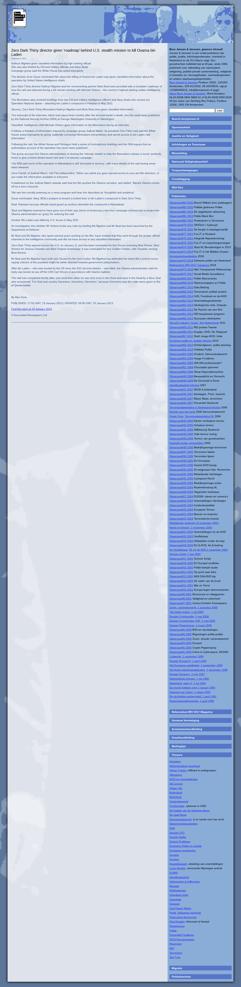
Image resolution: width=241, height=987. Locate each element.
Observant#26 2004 (181, 500)
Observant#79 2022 (181, 224)
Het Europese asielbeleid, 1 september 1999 (196, 665)
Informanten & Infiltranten (184, 881)
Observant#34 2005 (181, 465)
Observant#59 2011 (181, 327)
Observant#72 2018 (181, 260)
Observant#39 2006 (181, 438)
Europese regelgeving (182, 850)
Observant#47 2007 (181, 389)
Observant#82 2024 (181, 211)
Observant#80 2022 (181, 220)
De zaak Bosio (178, 814)
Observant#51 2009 (181, 367)
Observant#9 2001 (180, 594)
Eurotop (174, 859)
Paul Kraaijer (177, 921)
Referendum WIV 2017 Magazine (192, 711)
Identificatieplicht (179, 877)
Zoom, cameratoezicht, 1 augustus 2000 (193, 607)
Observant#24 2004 (181, 509)
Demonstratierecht (180, 819)
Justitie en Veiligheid (185, 135)
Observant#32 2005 (181, 474)
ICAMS (173, 872)
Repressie (175, 943)
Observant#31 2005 (181, 478)
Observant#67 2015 (181, 287)
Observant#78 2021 (181, 229)
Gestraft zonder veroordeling (186, 443)
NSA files (177, 187)
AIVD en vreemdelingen (183, 779)
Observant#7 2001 (180, 603)
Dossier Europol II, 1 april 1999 (187, 661)
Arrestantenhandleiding (183, 256)
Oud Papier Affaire (180, 908)
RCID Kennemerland (181, 939)
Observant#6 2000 (180, 629)
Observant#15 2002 (181, 567)
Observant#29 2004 (181, 487)
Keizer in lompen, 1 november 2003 (190, 527)
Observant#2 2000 (180, 647)
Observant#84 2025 (181, 202)
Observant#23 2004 (181, 514)
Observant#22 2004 (181, 518)
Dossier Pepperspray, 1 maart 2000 (190, 625)
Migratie (174, 886)
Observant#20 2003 (181, 536)
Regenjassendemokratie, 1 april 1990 (191, 700)
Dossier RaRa (177, 837)
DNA (172, 828)
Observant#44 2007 (181, 402)
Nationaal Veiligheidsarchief (190, 161)
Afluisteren (175, 774)
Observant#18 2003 (181, 545)
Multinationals (177, 890)
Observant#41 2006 (181, 429)
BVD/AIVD (175, 797)
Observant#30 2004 (181, 483)
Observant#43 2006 (181, 420)
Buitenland (175, 792)
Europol (174, 855)
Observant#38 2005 (181, 447)
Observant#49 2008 (181, 376)
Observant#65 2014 (181, 296)
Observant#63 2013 (181, 305)
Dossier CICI (177, 832)
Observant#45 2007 (181, 398)
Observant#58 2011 (181, 331)
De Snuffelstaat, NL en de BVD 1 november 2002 (198, 549)
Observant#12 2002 (181, 580)
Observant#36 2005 (181, 456)
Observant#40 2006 (181, 434)
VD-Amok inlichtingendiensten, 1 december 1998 (198, 669)
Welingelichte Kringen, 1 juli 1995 (189, 678)
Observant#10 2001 (181, 589)
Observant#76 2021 (181, 238)
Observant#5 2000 (180, 634)
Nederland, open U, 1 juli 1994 (187, 683)
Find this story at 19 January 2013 (31, 309)
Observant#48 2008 (181, 380)
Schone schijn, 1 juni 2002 (185, 554)
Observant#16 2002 (181, 563)
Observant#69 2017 (181, 278)
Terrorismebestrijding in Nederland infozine (194, 407)
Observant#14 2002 (181, 572)
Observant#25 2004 (181, 505)
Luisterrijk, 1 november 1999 (186, 656)
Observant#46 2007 (181, 394)
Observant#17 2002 (181, 558)
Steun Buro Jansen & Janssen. (187, 93)
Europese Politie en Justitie (185, 845)
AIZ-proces (176, 783)
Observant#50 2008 (181, 371)
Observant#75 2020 (181, 242)
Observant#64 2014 (181, 300)
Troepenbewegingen (185, 170)
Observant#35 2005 (181, 460)
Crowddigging (181, 178)
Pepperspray (177, 926)
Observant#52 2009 (181, 362)
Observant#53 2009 (181, 358)
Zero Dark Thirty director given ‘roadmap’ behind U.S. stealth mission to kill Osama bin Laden (83, 52)
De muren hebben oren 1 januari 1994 (192, 687)
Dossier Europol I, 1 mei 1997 (187, 674)
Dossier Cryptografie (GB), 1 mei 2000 (192, 620)
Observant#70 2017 (181, 273)
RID (171, 948)
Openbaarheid (181, 127)
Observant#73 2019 (181, 251)
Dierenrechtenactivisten (183, 823)
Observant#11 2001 (181, 585)
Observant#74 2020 (181, 247)
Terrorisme (175, 952)
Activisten (175, 761)
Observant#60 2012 (181, 318)
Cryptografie (176, 806)
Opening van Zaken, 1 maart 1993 (189, 692)
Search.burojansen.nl (185, 118)
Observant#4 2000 (180, 638)
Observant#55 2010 (181, 349)
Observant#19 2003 (181, 540)
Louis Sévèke (177, 868)
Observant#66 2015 (181, 291)
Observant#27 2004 (181, 496)
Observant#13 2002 (181, 576)
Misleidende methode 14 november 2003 (193, 523)
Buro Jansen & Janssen (183, 82)
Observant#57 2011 (181, 336)
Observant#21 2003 (181, 531)
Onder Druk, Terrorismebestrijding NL (191, 416)
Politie (173, 930)
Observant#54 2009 (181, 354)
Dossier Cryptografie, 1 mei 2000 (189, 616)
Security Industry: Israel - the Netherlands (194, 322)
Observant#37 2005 (181, 451)
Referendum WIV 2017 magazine (189, 265)
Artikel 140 (175, 788)
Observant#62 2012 (181, 309)
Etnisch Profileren (179, 841)
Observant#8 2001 (180, 598)
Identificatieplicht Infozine (184, 385)
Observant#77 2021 (181, 233)
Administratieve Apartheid (184, 766)
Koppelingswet (178, 863)
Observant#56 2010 (181, 345)
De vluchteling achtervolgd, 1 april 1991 (193, 696)
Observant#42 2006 (181, 425)
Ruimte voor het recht (182, 411)
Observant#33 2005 (181, 469)
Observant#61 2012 (181, 313)
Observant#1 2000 (180, 651)
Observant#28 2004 (181, 491)
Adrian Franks (177, 770)
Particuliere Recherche (183, 917)
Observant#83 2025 (181, 207)
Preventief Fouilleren (181, 934)
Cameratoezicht (178, 801)
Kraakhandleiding (183, 737)
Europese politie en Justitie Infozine (190, 340)
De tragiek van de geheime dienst (189, 810)
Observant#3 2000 (180, 643)
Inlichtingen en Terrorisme (188, 144)
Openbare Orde (178, 895)
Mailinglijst (179, 746)
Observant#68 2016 (181, 282)
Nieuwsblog (179, 153)
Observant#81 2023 (181, 216)
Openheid (175, 899)
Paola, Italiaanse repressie (185, 912)
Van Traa (174, 957)
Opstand (174, 903)
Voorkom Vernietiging (185, 720)
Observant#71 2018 (181, 269)
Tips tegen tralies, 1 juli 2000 (186, 612)
